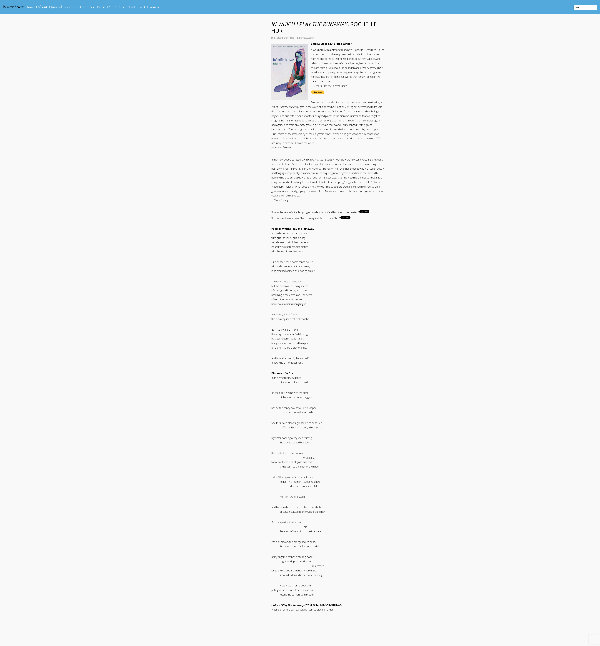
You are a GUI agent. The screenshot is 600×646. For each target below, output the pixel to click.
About (43, 7)
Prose (101, 7)
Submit (114, 7)
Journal (56, 7)
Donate (154, 7)
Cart (141, 7)
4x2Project (73, 7)
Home (30, 7)
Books (89, 7)
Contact (129, 7)
